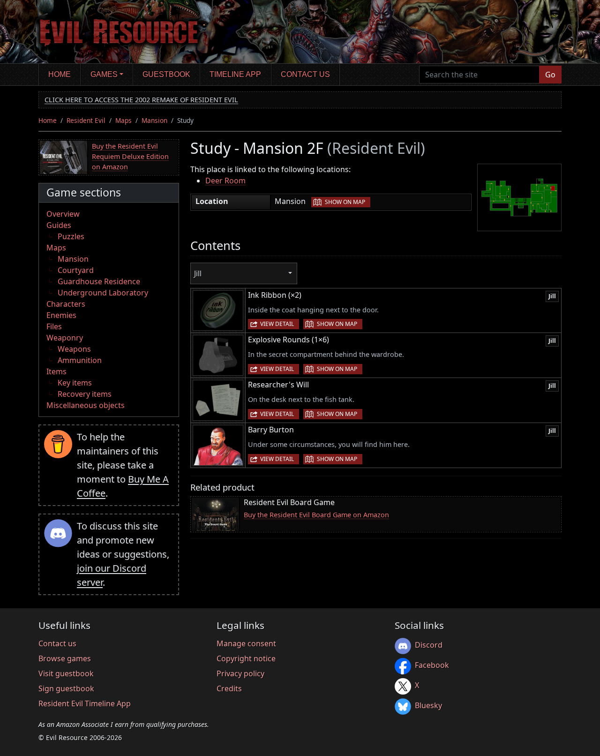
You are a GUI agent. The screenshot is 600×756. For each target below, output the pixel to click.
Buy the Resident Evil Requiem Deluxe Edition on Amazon (130, 156)
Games (104, 74)
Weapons (74, 349)
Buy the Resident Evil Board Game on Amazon (316, 514)
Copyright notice (246, 658)
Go (550, 74)
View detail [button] (277, 324)
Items (56, 371)
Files (54, 326)
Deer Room (225, 180)
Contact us (305, 74)
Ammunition (80, 360)
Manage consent (246, 643)
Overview (63, 214)
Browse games (64, 658)
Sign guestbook (66, 688)
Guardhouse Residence (99, 281)
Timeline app (235, 74)
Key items (75, 383)
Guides (58, 225)
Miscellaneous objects (85, 405)
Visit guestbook (66, 673)
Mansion (154, 120)
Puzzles (71, 236)
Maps (123, 120)
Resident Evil (86, 120)
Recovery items (85, 394)
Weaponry (64, 338)
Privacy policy (240, 673)
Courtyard (76, 270)
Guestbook (166, 74)
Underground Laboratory (103, 292)
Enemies (61, 315)
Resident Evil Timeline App (84, 703)
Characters (65, 304)
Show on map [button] (345, 202)
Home (59, 74)
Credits (229, 688)
